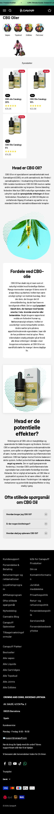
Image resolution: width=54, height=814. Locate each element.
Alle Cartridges (11, 669)
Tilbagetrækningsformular (13, 634)
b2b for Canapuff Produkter (39, 561)
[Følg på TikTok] (20, 763)
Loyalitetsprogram (12, 587)
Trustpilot (7, 771)
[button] (10, 106)
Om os (33, 569)
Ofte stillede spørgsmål (10, 602)
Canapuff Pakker (12, 646)
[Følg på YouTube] (15, 763)
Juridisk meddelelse (36, 587)
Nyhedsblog (9, 610)
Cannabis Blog (11, 616)
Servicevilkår (37, 620)
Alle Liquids (9, 663)
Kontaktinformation (40, 577)
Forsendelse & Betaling (11, 567)
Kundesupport (11, 559)
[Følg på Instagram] (10, 763)
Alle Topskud (10, 675)
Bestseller (9, 652)
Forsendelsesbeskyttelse (40, 628)
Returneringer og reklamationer (13, 577)
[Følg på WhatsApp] (25, 763)
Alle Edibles (9, 687)
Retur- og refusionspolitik (39, 602)
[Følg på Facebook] (5, 763)
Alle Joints (9, 681)
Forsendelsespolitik (40, 612)
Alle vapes (8, 658)
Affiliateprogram (12, 594)
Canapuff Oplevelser (9, 624)
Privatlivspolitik (39, 594)
